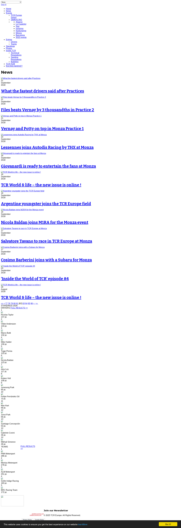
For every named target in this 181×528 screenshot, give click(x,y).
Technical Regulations (16, 54)
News (8, 11)
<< (2, 303)
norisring (19, 28)
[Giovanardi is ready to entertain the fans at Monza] (23, 153)
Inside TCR (11, 51)
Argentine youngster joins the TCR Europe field (46, 203)
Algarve (19, 22)
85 (29, 303)
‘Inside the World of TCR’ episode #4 (35, 278)
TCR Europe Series (16, 16)
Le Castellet (21, 24)
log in (3, 4)
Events (9, 13)
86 (32, 303)
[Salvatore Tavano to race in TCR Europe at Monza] (24, 228)
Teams (14, 44)
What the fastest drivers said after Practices (42, 91)
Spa (17, 26)
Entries (9, 40)
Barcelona (20, 35)
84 (26, 303)
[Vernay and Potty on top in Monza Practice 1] (21, 116)
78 (9, 303)
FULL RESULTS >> (19, 308)
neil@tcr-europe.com (35, 515)
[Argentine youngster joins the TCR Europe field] (22, 191)
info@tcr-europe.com (38, 513)
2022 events (21, 37)
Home (8, 9)
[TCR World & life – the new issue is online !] (21, 172)
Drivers (14, 42)
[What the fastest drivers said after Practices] (20, 78)
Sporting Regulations (16, 58)
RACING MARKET (14, 66)
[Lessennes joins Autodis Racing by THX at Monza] (24, 135)
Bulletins (14, 62)
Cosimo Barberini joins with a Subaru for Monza (46, 260)
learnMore (82, 524)
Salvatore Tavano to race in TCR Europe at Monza (46, 241)
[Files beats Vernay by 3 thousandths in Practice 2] (23, 97)
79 (12, 303)
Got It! (168, 524)
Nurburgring (21, 31)
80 (14, 303)
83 (24, 303)
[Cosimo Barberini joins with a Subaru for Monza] (23, 247)
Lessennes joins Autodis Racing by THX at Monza (47, 147)
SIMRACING (16, 20)
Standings (10, 46)
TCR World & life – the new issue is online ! (41, 185)
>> (36, 303)
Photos (9, 48)
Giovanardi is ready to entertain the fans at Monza (48, 166)
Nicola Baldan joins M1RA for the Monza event (44, 222)
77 (6, 303)
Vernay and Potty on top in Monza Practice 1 (42, 128)
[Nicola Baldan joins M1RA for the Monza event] (22, 210)
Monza (19, 33)
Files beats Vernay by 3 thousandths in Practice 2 (47, 110)
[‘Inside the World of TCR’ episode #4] (18, 266)
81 (17, 303)
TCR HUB (10, 64)
